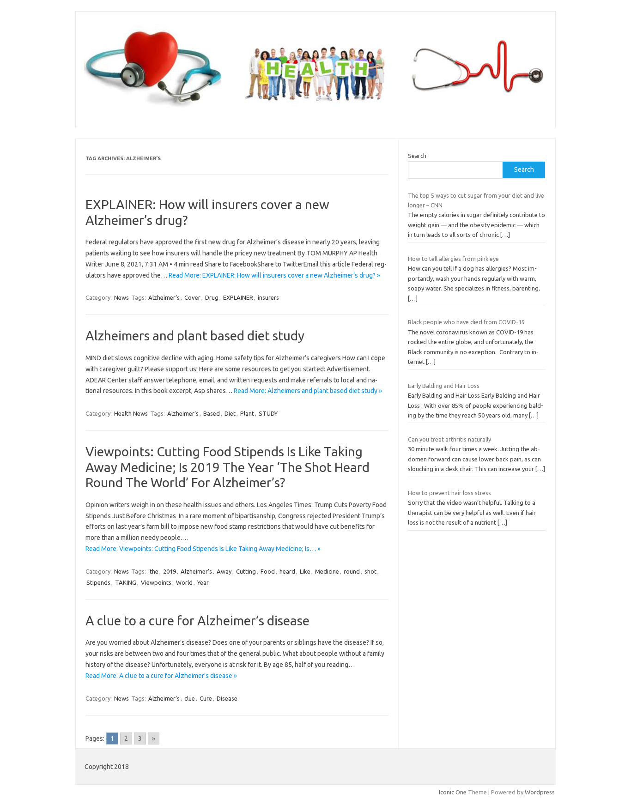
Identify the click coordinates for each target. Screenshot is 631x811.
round (352, 571)
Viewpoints (156, 582)
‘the (153, 571)
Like (305, 571)
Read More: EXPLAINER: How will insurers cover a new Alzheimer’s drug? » (274, 275)
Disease (227, 698)
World (184, 582)
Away (224, 571)
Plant (247, 413)
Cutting (246, 571)
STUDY (268, 413)
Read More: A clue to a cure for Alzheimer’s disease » (161, 675)
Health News (131, 413)
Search (417, 155)
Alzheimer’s (164, 297)
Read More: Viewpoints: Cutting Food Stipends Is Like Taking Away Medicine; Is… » (203, 548)
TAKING (125, 582)
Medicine (327, 571)
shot (370, 571)
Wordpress (540, 792)
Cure (206, 698)
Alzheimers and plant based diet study (194, 335)
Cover (192, 297)
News (121, 297)
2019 (169, 571)
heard (287, 571)
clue (189, 698)
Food (268, 571)
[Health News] (315, 111)
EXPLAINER (238, 297)
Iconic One (453, 792)
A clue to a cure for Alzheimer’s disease (197, 620)
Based (211, 413)
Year (203, 582)
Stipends (98, 582)
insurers (268, 297)
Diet (230, 413)
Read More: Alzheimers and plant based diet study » (308, 390)
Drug (211, 297)
